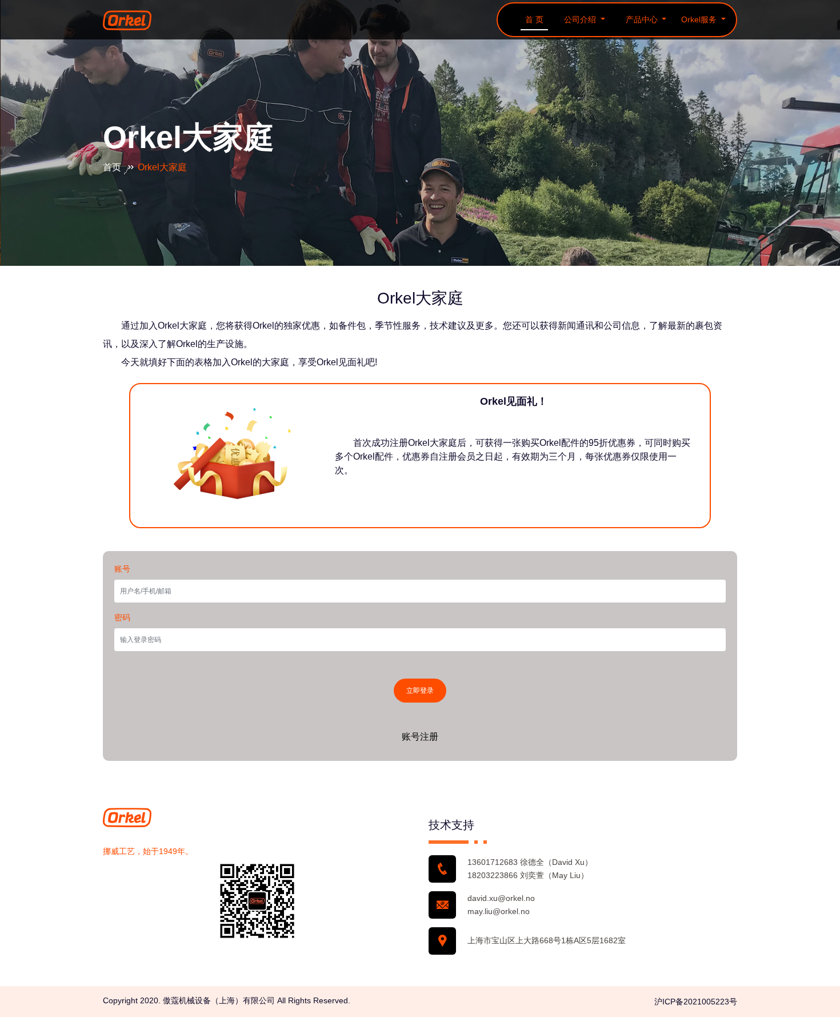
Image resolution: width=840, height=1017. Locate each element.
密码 (122, 617)
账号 (122, 568)
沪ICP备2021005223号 (695, 1001)
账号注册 (420, 736)
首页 (113, 167)
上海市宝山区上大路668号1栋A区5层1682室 (546, 940)
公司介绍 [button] (581, 19)
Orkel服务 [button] (700, 19)
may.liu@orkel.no (498, 911)
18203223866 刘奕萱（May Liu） (528, 875)
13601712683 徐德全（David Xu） (530, 862)
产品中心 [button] (643, 19)
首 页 (534, 19)
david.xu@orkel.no (501, 898)
